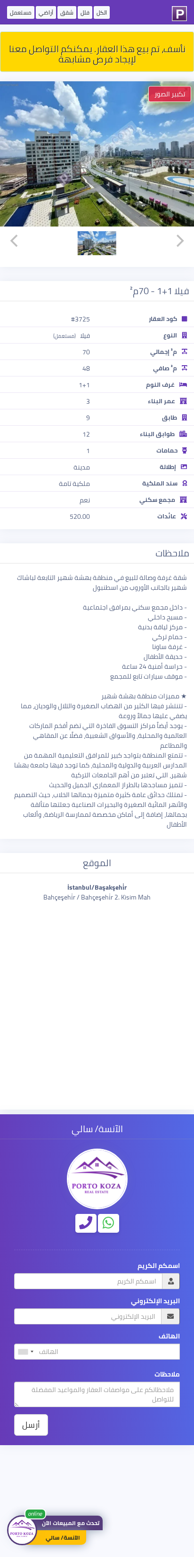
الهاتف (169, 1336)
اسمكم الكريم (158, 1266)
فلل (85, 12)
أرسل (31, 1424)
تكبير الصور (169, 94)
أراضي (46, 12)
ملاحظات (167, 1374)
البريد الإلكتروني (155, 1301)
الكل (102, 12)
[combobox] (25, 1351)
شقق (66, 12)
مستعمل (21, 12)
